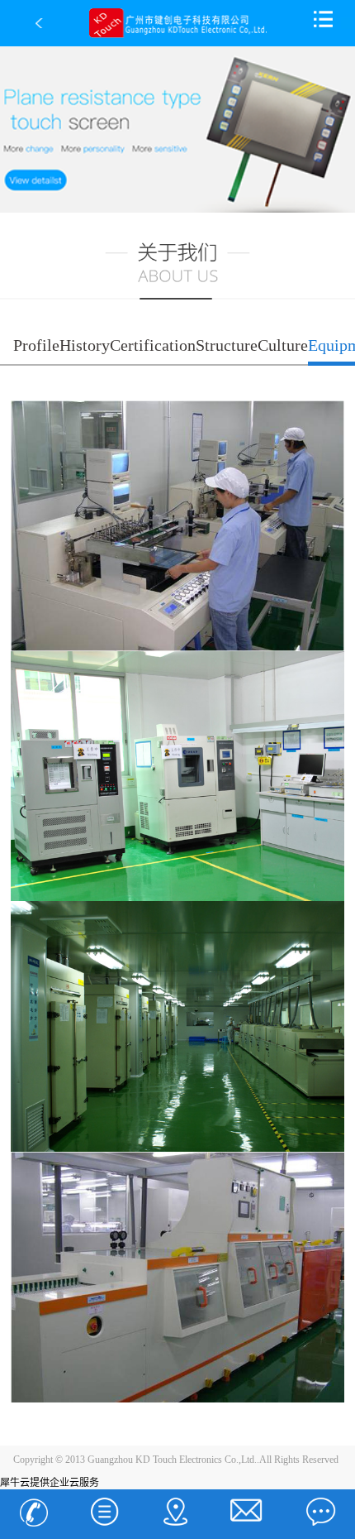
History (84, 345)
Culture (283, 345)
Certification (153, 345)
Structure (227, 345)
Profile (36, 345)
